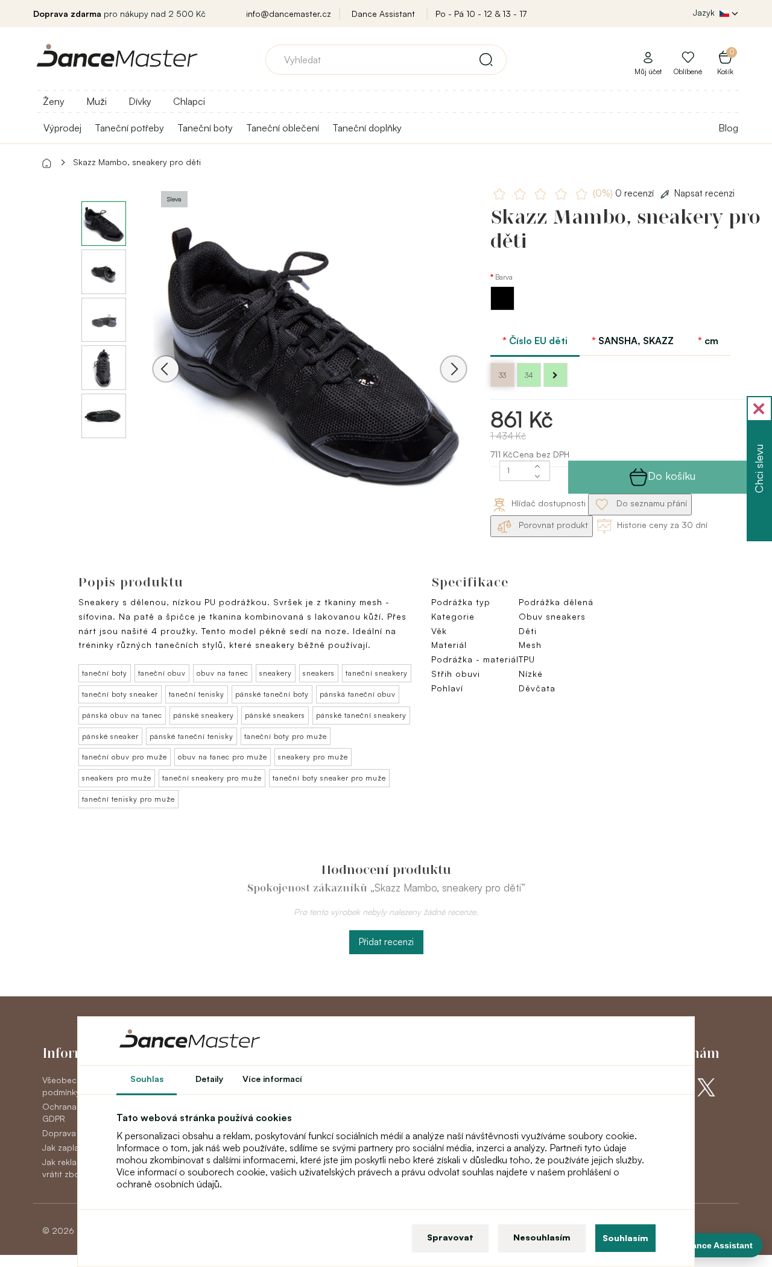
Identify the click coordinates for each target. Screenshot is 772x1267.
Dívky (139, 101)
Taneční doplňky (367, 128)
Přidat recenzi (386, 942)
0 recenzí (624, 193)
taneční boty (104, 673)
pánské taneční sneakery (361, 715)
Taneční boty (205, 128)
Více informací (272, 1079)
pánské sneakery (203, 715)
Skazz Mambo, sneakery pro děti (137, 162)
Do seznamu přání (650, 503)
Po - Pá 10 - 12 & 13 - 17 (481, 13)
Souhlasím (625, 1238)
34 (529, 375)
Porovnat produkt (552, 525)
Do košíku (671, 475)
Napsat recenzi (704, 193)
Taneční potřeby (129, 128)
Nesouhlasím (542, 1237)
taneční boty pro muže (285, 736)
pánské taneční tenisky (191, 736)
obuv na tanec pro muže (222, 756)
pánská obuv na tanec (122, 715)
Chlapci (189, 101)
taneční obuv (162, 673)
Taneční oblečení (282, 128)
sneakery (275, 673)
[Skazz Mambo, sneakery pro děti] (309, 351)
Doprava (59, 1133)
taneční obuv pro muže (124, 756)
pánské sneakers (275, 715)
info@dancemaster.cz (288, 13)
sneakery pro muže (313, 756)
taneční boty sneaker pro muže (329, 777)
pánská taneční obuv (358, 694)
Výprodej (62, 128)
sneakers (319, 673)
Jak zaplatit (64, 1147)
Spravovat (450, 1237)
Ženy (54, 101)
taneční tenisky (196, 694)
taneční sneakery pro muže (212, 777)
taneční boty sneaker (120, 694)
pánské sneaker (110, 736)
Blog (728, 128)
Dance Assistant (383, 13)
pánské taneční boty (272, 694)
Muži (96, 101)
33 (502, 375)
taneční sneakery (377, 673)
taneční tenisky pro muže (128, 798)
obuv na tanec (222, 673)
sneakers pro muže (116, 777)
